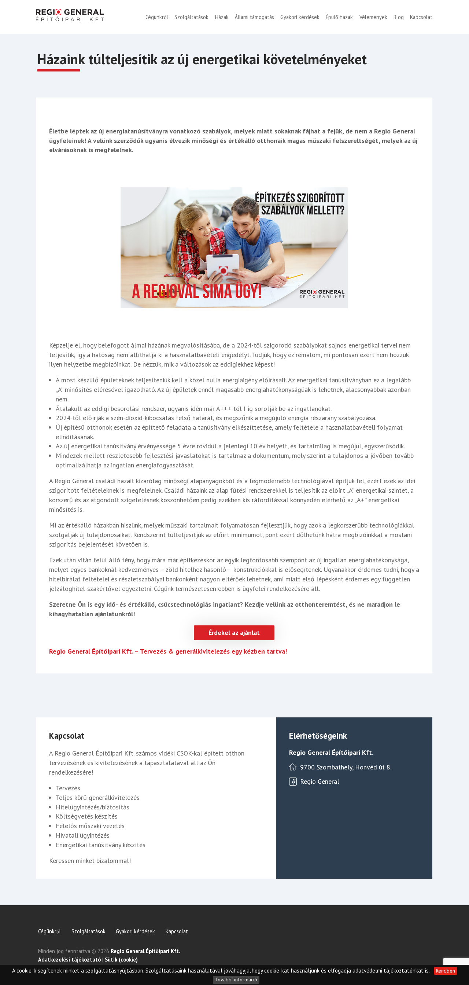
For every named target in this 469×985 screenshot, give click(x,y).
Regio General (319, 781)
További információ (236, 979)
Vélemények (373, 17)
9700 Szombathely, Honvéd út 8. (345, 767)
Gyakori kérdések (300, 17)
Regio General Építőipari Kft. (145, 951)
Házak (222, 17)
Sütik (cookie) (121, 959)
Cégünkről (156, 17)
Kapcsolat (421, 17)
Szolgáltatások (191, 17)
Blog (399, 17)
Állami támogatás (254, 17)
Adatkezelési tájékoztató (69, 959)
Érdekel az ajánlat (234, 632)
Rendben (445, 970)
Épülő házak (339, 17)
